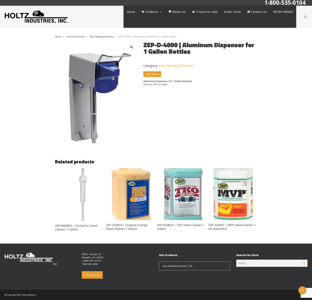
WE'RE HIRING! (283, 12)
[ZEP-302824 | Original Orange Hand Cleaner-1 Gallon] (130, 194)
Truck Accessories (75, 36)
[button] (131, 47)
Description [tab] (152, 74)
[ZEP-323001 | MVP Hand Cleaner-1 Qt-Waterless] (232, 194)
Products (151, 12)
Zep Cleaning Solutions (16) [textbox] (176, 265)
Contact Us (259, 12)
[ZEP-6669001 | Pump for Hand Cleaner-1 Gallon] (79, 194)
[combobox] (194, 266)
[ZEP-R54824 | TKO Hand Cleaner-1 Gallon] (181, 194)
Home (131, 12)
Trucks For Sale (207, 12)
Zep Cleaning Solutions (102, 36)
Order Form (232, 12)
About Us (179, 12)
